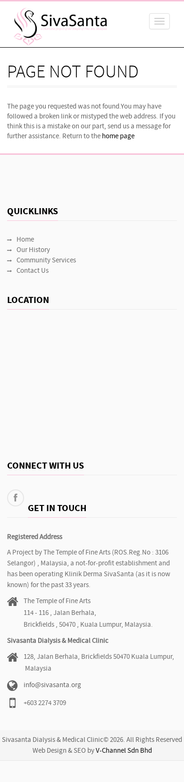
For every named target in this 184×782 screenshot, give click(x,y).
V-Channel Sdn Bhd (124, 751)
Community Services (46, 260)
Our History (33, 250)
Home (25, 240)
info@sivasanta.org (52, 685)
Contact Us (33, 271)
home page (118, 136)
